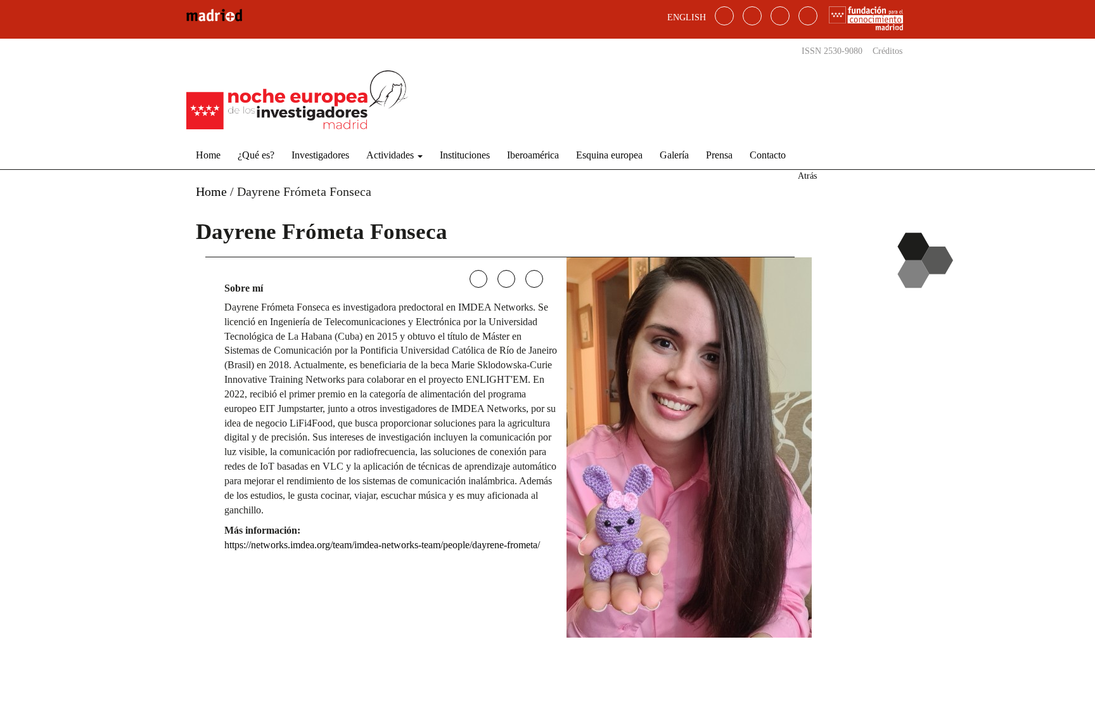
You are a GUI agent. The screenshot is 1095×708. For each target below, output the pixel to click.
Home (208, 155)
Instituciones (465, 155)
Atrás (807, 176)
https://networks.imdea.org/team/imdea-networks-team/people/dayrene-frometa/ (382, 544)
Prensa (719, 155)
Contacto (768, 155)
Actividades (391, 155)
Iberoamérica (533, 155)
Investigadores (320, 155)
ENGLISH (686, 17)
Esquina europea (609, 155)
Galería (674, 155)
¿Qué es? (256, 155)
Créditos (887, 51)
